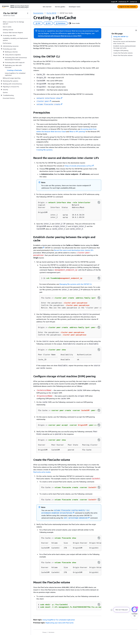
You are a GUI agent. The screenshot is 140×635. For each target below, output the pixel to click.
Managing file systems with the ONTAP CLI (75, 284)
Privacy (45, 632)
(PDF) (79, 36)
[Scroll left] (41, 6)
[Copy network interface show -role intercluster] (99, 202)
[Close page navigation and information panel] (136, 30)
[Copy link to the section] (31, 56)
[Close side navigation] (27, 13)
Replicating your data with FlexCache (59, 623)
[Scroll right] (82, 6)
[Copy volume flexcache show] (99, 537)
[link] (66, 13)
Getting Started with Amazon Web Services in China (57, 36)
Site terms (51, 632)
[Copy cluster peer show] (99, 349)
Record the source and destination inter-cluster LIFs (73, 250)
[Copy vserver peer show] (99, 439)
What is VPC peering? (77, 131)
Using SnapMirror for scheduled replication (59, 620)
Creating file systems (44, 150)
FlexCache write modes (42, 472)
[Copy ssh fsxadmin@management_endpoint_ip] (99, 278)
